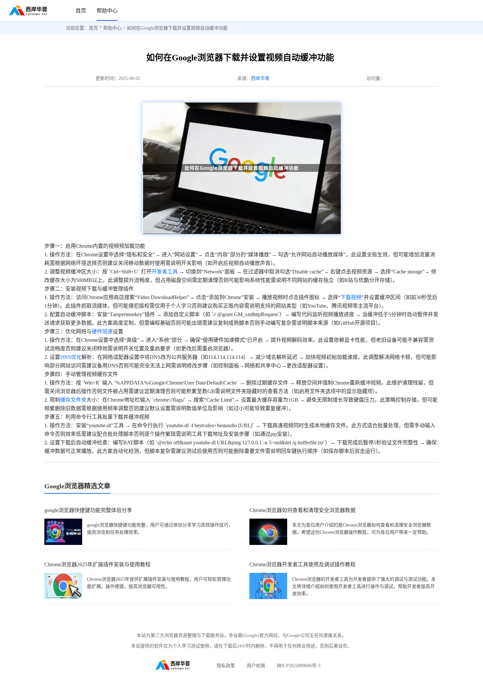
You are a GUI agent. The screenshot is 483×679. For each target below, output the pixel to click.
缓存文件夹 (73, 400)
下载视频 (350, 297)
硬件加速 (102, 331)
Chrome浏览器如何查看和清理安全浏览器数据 (302, 510)
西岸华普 (260, 78)
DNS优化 (70, 357)
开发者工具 (164, 271)
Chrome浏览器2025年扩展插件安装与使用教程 (97, 564)
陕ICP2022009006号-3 (298, 665)
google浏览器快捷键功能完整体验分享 (88, 510)
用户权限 (256, 665)
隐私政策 (226, 665)
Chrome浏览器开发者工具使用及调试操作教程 (302, 564)
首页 (81, 10)
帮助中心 (107, 10)
